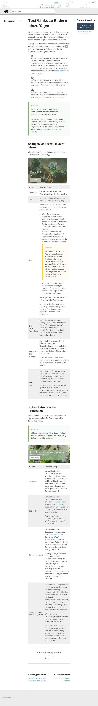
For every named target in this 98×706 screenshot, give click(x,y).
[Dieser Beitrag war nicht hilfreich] (52, 658)
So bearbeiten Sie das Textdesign (51, 97)
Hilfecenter (7, 697)
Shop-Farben (61, 476)
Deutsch (92, 2)
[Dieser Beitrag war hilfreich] (46, 658)
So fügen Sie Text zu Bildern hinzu (51, 85)
